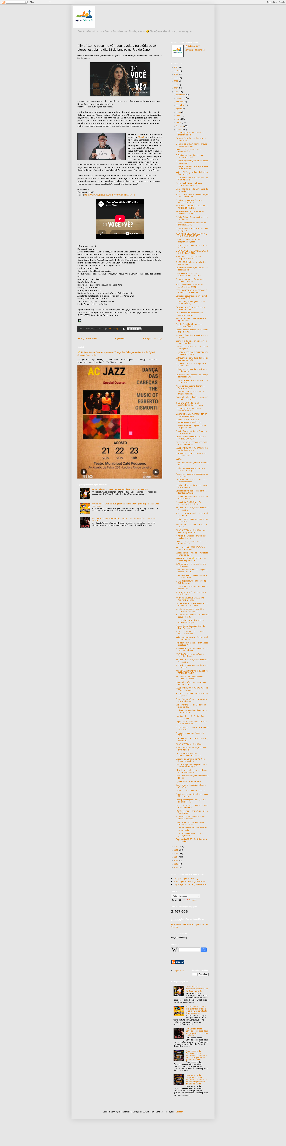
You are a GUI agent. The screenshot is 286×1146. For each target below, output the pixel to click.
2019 (176, 88)
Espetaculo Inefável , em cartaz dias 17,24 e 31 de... (191, 683)
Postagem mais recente (88, 338)
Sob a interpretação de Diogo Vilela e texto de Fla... (191, 706)
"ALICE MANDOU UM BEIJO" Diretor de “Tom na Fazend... (192, 178)
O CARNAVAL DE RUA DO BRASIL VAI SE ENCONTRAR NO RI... (192, 252)
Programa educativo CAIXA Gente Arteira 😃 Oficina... (190, 599)
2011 (176, 867)
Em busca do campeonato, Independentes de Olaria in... (189, 754)
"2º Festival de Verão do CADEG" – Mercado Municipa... (190, 621)
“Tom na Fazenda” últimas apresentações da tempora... (189, 274)
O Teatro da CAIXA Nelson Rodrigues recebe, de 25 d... (191, 145)
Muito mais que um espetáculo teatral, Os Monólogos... (192, 638)
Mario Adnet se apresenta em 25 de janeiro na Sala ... (191, 454)
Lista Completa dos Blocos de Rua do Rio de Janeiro (191, 486)
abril (178, 119)
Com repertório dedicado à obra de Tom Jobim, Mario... (191, 492)
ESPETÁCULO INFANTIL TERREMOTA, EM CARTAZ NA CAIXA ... (192, 195)
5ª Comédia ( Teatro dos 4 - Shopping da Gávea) (191, 666)
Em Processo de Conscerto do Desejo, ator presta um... (192, 375)
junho (178, 112)
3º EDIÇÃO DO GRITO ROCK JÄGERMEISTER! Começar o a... (189, 404)
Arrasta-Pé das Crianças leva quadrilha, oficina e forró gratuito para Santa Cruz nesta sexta (125, 505)
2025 (176, 70)
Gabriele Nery (194, 46)
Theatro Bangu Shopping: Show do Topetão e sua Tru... (190, 627)
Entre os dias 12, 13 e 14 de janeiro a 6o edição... (191, 840)
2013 (176, 860)
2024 (176, 74)
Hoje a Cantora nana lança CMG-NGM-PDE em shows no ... (192, 722)
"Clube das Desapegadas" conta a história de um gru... (190, 469)
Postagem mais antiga (152, 338)
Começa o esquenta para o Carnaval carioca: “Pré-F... (191, 297)
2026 (176, 67)
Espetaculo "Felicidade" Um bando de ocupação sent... (192, 190)
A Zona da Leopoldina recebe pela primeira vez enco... (190, 817)
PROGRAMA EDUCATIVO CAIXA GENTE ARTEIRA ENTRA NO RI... (191, 206)
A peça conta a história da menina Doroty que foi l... (190, 387)
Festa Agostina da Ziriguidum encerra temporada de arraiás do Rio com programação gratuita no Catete (196, 1055)
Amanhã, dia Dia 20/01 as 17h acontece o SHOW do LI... (188, 503)
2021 (176, 84)
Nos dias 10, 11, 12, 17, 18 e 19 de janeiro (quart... (190, 717)
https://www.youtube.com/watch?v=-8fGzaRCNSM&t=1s (109, 194)
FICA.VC (141, 137)
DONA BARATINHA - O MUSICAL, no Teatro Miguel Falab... (191, 531)
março (179, 122)
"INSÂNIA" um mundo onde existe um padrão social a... (191, 711)
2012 (176, 864)
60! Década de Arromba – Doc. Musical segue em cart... (192, 615)
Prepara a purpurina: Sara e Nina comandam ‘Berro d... (189, 280)
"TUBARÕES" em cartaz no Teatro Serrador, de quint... (190, 655)
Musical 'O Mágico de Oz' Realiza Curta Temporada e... (192, 150)
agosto (179, 108)
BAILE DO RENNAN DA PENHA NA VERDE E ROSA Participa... (189, 285)
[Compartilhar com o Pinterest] (140, 328)
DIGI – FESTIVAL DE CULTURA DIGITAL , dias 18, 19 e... (192, 739)
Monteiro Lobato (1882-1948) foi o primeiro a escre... (190, 548)
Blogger (179, 1112)
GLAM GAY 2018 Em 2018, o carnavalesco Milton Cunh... (188, 420)
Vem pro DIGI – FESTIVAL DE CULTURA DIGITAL (191, 525)
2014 (176, 857)
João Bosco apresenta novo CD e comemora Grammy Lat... (190, 610)
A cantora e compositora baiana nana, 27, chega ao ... (192, 795)
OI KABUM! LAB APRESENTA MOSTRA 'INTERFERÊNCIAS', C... (191, 437)
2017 (176, 846)
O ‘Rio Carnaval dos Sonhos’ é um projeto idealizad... (190, 156)
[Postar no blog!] (131, 328)
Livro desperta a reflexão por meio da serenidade (192, 587)
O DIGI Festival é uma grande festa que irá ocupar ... (192, 728)
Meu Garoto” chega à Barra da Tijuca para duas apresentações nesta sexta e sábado (124, 519)
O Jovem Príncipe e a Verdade (188, 781)
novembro (180, 98)
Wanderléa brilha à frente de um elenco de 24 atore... (189, 325)
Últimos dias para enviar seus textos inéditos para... (191, 370)
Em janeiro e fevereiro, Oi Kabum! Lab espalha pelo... (192, 268)
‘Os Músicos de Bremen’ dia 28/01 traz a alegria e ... (192, 229)
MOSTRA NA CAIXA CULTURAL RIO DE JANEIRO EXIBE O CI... (191, 415)
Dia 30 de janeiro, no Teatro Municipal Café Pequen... (192, 582)
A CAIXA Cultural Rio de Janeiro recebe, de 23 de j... (192, 218)
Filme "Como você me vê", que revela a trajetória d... (191, 748)
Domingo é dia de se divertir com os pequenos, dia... (191, 342)
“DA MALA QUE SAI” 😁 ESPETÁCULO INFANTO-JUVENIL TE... (191, 559)
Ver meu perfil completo (195, 50)
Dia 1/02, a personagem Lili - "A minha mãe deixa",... (192, 161)
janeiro (179, 129)
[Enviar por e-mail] (128, 328)
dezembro (180, 94)
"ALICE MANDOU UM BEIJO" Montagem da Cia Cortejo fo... (192, 449)
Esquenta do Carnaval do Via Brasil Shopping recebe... (190, 760)
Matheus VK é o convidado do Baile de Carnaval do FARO (192, 359)
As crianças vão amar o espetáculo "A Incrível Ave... (192, 475)
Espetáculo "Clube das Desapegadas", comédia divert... (192, 398)
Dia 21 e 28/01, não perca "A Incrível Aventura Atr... (191, 263)
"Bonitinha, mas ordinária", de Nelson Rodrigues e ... (192, 347)
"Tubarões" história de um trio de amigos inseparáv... (190, 392)
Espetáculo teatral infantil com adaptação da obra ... (188, 257)
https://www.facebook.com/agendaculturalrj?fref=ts (189, 925)
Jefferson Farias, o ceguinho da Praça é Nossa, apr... (192, 508)
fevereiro (180, 126)
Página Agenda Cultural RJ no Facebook (190, 884)
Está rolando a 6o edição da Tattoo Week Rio (191, 786)
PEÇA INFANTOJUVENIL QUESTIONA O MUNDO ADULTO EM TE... (191, 235)
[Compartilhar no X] (134, 328)
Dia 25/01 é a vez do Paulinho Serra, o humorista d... (192, 381)
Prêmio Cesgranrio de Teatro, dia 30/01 (190, 734)
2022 (176, 81)
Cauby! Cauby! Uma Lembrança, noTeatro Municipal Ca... (189, 184)
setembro (180, 105)
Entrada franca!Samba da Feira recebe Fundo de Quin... (192, 554)
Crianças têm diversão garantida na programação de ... (191, 426)
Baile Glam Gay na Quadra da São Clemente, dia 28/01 (190, 212)
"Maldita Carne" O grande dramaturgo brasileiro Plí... (192, 644)
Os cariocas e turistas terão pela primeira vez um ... (189, 313)
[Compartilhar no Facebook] (137, 328)
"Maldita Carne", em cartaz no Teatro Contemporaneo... (191, 480)
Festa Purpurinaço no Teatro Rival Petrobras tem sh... (190, 823)
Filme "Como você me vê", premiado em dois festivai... (191, 700)
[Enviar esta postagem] (124, 328)
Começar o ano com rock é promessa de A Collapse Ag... (192, 167)
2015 (176, 853)
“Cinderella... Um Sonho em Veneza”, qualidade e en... (191, 537)
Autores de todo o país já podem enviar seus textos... (190, 632)
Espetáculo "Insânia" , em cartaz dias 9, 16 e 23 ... (192, 463)
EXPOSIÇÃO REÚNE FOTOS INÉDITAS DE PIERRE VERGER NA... (192, 443)
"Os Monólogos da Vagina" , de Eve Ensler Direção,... (190, 302)
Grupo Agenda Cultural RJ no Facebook (190, 881)
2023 (176, 77)
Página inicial (120, 338)
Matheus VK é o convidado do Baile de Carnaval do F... (192, 173)
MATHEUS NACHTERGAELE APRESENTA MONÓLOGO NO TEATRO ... (192, 604)
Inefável (179, 459)
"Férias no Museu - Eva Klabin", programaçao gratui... (188, 240)
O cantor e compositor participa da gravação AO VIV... (191, 223)
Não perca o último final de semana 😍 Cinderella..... (191, 319)
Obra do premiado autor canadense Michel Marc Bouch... (191, 771)
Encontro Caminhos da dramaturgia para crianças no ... (191, 139)
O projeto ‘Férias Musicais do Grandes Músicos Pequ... (192, 497)
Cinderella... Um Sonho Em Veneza (190, 790)
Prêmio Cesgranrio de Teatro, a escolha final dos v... (189, 201)
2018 (176, 91)
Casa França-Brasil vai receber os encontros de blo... (190, 133)
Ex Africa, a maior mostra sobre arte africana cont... (191, 565)
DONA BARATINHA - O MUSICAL (189, 744)
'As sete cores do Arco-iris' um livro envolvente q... (191, 593)
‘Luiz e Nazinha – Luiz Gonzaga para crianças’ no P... (191, 364)
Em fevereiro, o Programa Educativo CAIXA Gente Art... (191, 308)
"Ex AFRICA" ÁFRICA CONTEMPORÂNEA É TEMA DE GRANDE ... (192, 353)
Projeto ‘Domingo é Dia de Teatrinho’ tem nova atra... (191, 432)
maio (178, 115)
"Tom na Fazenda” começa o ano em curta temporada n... (191, 576)
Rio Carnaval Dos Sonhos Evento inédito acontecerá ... (189, 677)
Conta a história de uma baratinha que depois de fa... (192, 330)
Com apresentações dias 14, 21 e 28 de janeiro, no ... (191, 800)
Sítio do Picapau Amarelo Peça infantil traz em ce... (192, 514)
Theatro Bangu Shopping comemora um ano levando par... (191, 765)
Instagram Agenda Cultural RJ (186, 878)
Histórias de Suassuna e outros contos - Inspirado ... (192, 246)
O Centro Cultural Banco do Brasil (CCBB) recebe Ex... (190, 834)
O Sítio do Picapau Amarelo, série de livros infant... (191, 828)
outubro (180, 101)
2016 (176, 850)
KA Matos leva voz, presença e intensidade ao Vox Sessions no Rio (120, 489)
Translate (193, 900)
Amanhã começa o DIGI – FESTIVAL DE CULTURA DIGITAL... (191, 649)
